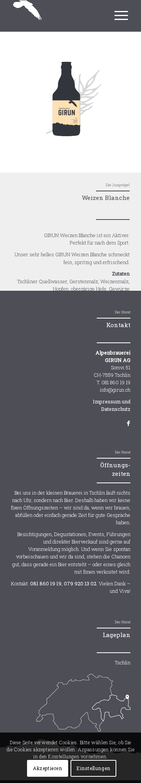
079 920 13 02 (80, 583)
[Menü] (120, 11)
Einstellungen (93, 768)
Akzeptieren (47, 768)
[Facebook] (124, 423)
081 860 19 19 (45, 583)
